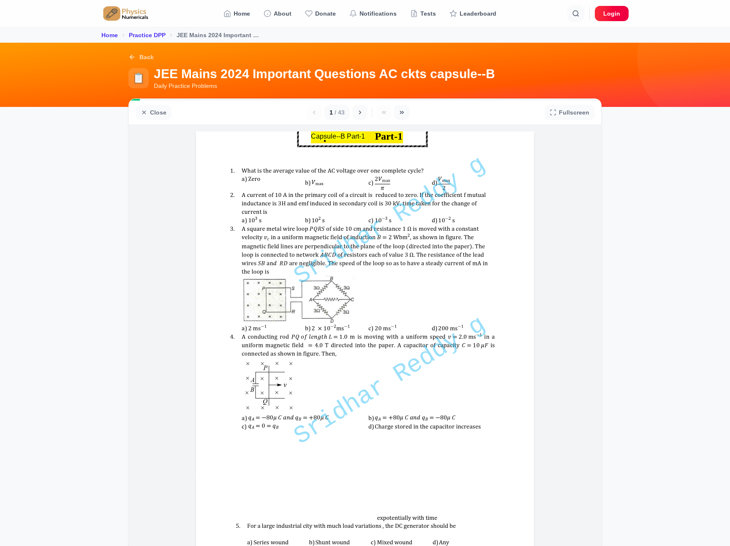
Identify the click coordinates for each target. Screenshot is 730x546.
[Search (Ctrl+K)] (575, 13)
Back (146, 57)
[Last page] (401, 112)
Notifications (378, 13)
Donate (325, 13)
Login (611, 13)
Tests (428, 13)
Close (158, 112)
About (282, 13)
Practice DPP (147, 35)
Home (242, 13)
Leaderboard (478, 13)
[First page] (384, 112)
